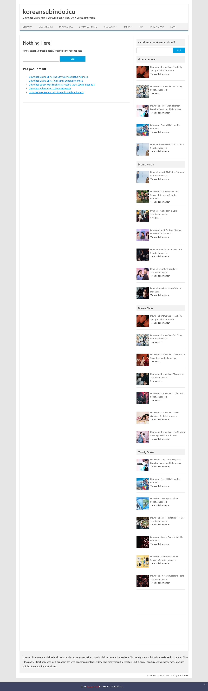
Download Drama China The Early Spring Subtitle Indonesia (58, 77)
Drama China (66, 27)
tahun (127, 27)
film (141, 27)
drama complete (88, 27)
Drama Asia (109, 27)
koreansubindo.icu (49, 11)
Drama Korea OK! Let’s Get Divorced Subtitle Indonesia (56, 92)
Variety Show (157, 27)
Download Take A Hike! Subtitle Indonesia (50, 88)
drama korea (46, 27)
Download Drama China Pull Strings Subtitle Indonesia (56, 80)
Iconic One (152, 675)
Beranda (27, 27)
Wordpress (183, 675)
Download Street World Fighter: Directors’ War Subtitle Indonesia (62, 84)
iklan (173, 27)
